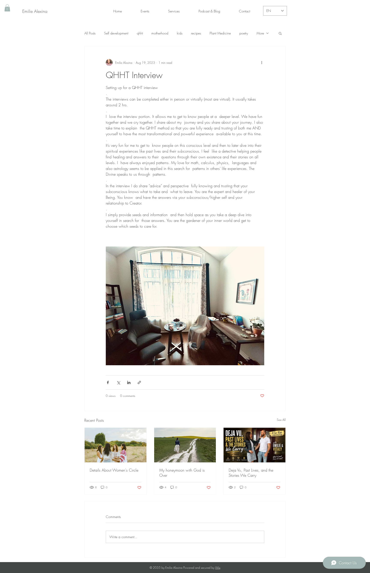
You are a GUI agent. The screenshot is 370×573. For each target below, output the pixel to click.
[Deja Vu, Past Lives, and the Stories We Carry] (254, 445)
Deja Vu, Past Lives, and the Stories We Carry (251, 473)
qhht (140, 33)
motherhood (159, 33)
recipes (196, 33)
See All (281, 420)
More (260, 33)
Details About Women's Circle (114, 470)
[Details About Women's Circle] (115, 445)
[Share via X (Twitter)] (118, 382)
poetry (243, 33)
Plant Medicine (220, 33)
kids (179, 33)
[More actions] (261, 62)
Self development (116, 33)
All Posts (89, 33)
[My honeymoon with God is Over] (185, 445)
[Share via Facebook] (108, 382)
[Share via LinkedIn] (129, 382)
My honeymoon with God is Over (182, 473)
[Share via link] (139, 382)
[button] (7, 7)
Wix (217, 568)
